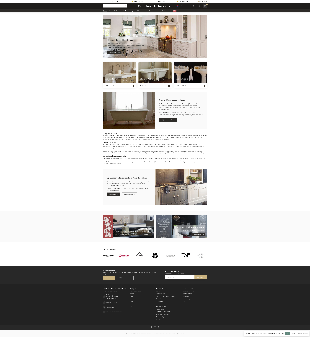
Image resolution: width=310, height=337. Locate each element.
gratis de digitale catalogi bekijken (147, 136)
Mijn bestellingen (187, 293)
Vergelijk (185, 301)
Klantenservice (166, 11)
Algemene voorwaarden (163, 314)
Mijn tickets (186, 296)
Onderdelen (159, 301)
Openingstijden (160, 293)
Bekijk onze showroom (125, 278)
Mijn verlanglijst (187, 299)
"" (115, 163)
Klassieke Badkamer (114, 11)
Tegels (132, 11)
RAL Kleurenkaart (161, 304)
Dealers (157, 11)
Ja (287, 333)
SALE (174, 11)
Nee (293, 333)
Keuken (125, 11)
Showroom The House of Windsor (165, 296)
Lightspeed (162, 333)
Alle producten (187, 304)
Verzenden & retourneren (163, 312)
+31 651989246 (110, 307)
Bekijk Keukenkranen (129, 194)
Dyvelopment (180, 333)
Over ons (158, 291)
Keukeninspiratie (113, 194)
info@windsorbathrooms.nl (114, 312)
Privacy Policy (160, 317)
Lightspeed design (170, 333)
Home (105, 11)
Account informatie (188, 291)
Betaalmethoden (161, 306)
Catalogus (140, 11)
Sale (131, 306)
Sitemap (158, 319)
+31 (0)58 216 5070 (111, 302)
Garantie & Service (161, 299)
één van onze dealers (161, 162)
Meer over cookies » (302, 333)
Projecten (148, 11)
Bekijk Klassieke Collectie (168, 120)
